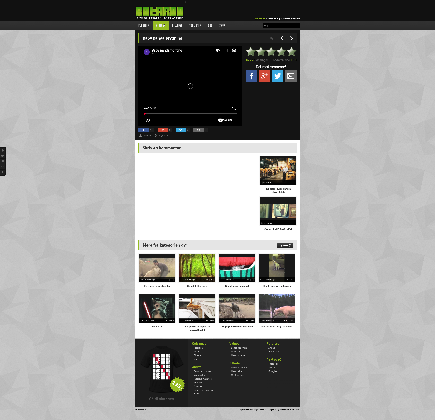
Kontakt (198, 382)
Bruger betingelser (203, 389)
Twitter (272, 367)
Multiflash (273, 351)
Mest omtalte (238, 355)
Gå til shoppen (161, 398)
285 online (260, 18)
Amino (271, 347)
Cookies (198, 386)
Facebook (273, 363)
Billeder (177, 25)
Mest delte (236, 351)
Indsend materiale (291, 18)
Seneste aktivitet (202, 371)
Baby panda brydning (277, 380)
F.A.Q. (196, 393)
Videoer (161, 25)
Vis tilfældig (274, 18)
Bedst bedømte (239, 347)
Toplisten (195, 25)
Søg (210, 25)
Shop (222, 25)
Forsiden (143, 25)
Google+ (272, 371)
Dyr (272, 38)
